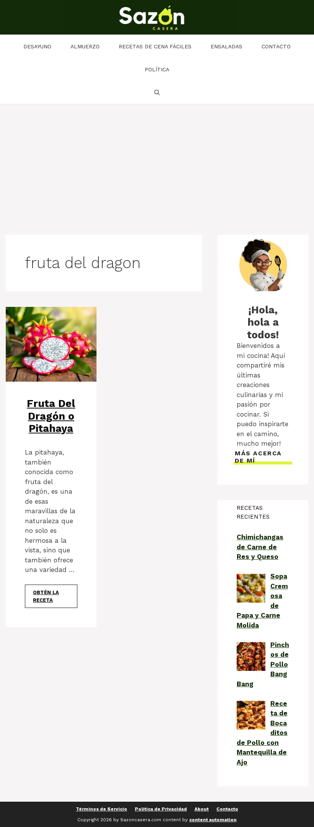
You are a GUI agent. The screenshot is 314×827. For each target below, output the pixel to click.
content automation (213, 819)
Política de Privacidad (161, 809)
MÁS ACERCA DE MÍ (258, 457)
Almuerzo (85, 46)
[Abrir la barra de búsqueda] (157, 92)
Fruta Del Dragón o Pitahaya (51, 416)
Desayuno (37, 46)
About (202, 809)
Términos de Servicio (101, 809)
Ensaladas (226, 46)
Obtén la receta (46, 596)
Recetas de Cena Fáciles (155, 46)
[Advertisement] (157, 162)
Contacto (276, 46)
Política (157, 69)
